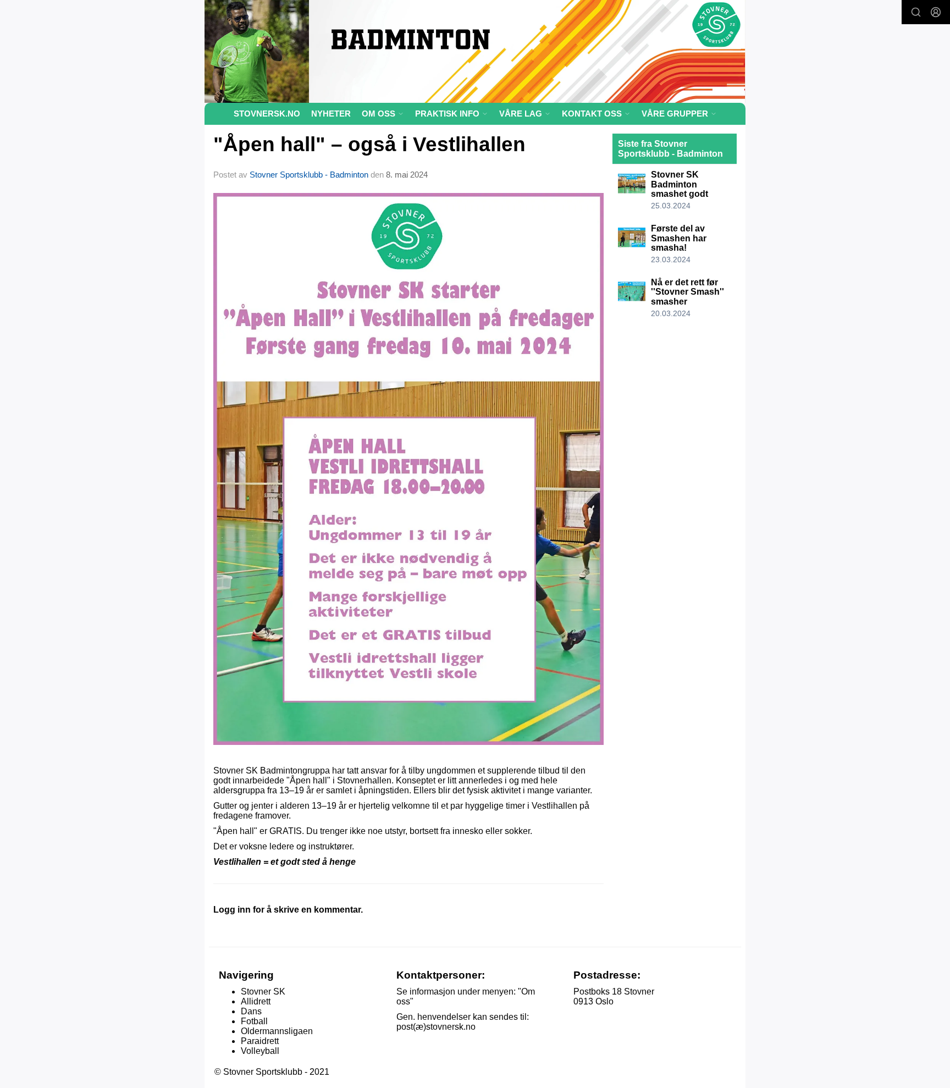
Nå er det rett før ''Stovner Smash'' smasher (687, 292)
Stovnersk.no (267, 113)
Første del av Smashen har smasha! (678, 238)
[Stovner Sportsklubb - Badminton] (475, 51)
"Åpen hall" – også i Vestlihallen (369, 144)
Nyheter (331, 113)
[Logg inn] (936, 12)
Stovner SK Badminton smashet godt (679, 184)
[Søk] (916, 12)
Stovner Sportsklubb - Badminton (309, 174)
